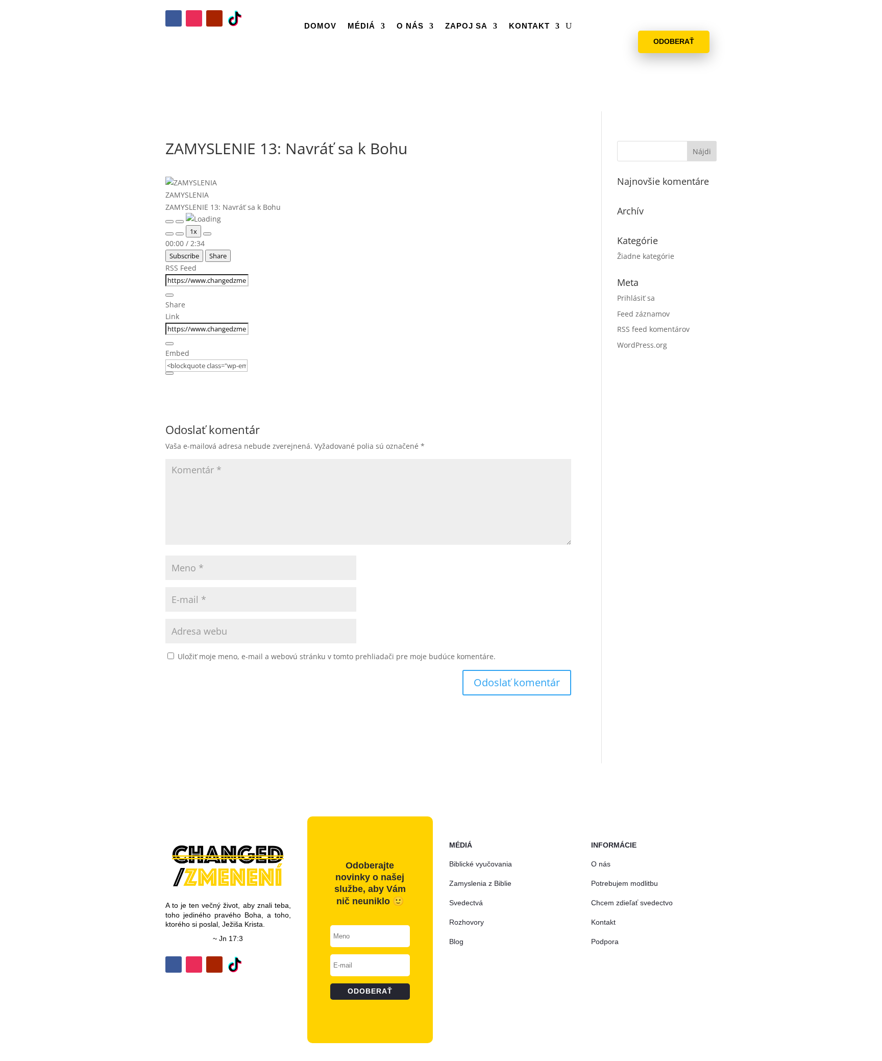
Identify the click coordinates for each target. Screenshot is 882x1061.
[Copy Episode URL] (169, 343)
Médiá (361, 25)
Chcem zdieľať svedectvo (632, 903)
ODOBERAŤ (673, 41)
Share (218, 255)
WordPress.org (642, 345)
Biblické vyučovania (480, 864)
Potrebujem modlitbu (624, 883)
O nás (410, 25)
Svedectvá (466, 903)
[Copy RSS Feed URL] (169, 295)
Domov (320, 25)
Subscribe (184, 255)
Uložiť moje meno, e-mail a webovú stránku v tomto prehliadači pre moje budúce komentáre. (337, 656)
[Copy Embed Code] (169, 373)
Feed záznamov (643, 314)
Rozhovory (466, 922)
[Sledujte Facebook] (173, 18)
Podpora (605, 941)
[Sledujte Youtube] (214, 18)
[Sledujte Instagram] (194, 18)
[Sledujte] (235, 18)
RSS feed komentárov (653, 329)
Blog (456, 941)
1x (193, 231)
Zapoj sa (466, 25)
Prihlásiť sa (636, 298)
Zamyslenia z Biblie (480, 883)
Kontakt (529, 25)
